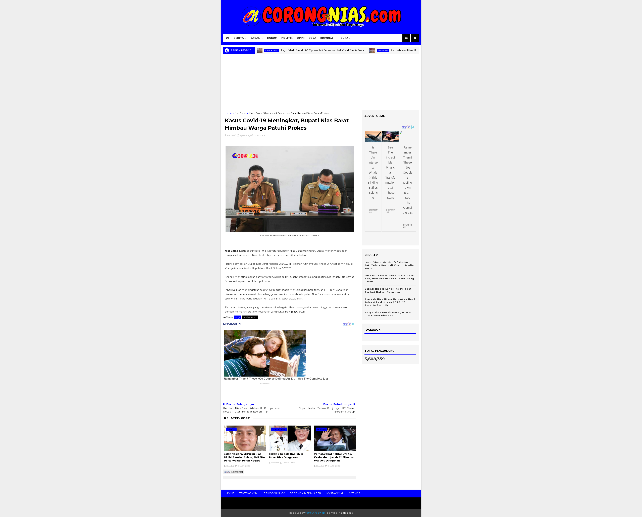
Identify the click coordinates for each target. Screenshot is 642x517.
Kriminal (327, 37)
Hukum (272, 37)
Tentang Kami (248, 493)
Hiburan (344, 37)
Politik (287, 37)
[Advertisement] (321, 83)
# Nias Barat (249, 317)
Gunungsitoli (279, 429)
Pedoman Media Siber (305, 493)
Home (228, 113)
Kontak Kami (335, 493)
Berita (239, 37)
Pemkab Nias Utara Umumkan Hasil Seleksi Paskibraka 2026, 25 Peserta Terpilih (416, 50)
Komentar (237, 471)
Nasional (321, 429)
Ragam (255, 37)
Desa (312, 37)
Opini (301, 37)
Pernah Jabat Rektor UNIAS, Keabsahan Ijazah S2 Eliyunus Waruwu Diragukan (334, 457)
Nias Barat (240, 113)
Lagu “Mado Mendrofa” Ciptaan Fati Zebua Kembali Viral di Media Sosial (301, 50)
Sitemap (354, 493)
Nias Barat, (260, 135)
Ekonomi (231, 429)
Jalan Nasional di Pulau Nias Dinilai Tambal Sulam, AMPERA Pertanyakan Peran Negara (244, 457)
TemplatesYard (315, 513)
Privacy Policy (274, 493)
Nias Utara (362, 50)
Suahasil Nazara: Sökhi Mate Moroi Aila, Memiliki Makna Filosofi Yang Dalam (389, 278)
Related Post (237, 418)
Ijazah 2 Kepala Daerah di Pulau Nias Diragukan (286, 455)
